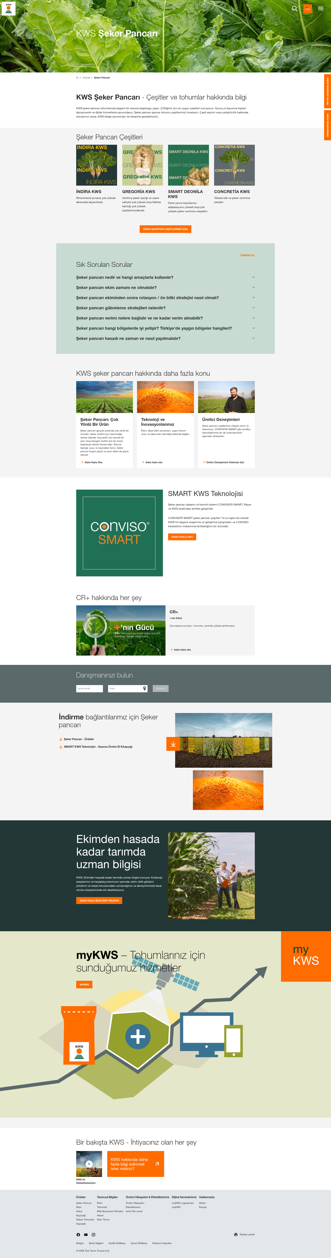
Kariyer (203, 1207)
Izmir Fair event (134, 1211)
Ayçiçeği (81, 1215)
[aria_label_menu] (320, 8)
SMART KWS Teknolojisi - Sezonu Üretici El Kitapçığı (98, 746)
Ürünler (81, 1197)
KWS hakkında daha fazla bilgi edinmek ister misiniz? (129, 1164)
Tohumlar (102, 1207)
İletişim (80, 1243)
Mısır (78, 1207)
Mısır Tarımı (103, 1219)
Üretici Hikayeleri (135, 1203)
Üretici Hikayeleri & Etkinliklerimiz (147, 1197)
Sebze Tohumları (85, 1219)
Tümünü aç (247, 255)
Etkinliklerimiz (133, 1207)
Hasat (100, 1215)
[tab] (165, 277)
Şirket (202, 1203)
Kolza (79, 1211)
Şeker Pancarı (84, 1203)
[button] (89, 1168)
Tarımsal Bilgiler (107, 1197)
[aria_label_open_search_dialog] (294, 8)
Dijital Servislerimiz (184, 1197)
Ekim (99, 1203)
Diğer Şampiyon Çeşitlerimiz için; (165, 229)
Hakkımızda (206, 1197)
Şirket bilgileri (96, 1243)
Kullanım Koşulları (162, 1243)
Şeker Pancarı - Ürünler (79, 739)
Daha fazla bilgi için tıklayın (99, 900)
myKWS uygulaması (183, 1203)
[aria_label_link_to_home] (9, 8)
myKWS (84, 984)
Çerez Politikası (139, 1243)
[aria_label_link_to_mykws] (307, 8)
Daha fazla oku (182, 536)
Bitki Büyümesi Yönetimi (110, 1211)
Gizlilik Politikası (117, 1243)
